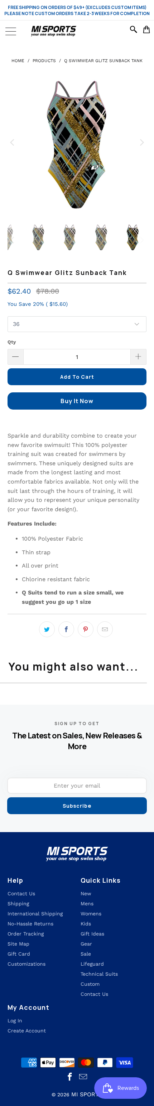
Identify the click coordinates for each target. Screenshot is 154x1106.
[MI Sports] (77, 31)
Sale (86, 954)
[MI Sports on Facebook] (70, 1077)
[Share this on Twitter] (47, 629)
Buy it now (77, 401)
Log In (15, 1020)
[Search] (134, 29)
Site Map (18, 944)
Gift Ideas (92, 934)
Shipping (18, 903)
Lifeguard (92, 964)
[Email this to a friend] (105, 629)
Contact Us (94, 994)
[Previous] (13, 143)
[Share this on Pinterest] (85, 629)
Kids (86, 924)
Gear (86, 944)
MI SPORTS (86, 1094)
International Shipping (35, 913)
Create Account (27, 1030)
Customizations (26, 964)
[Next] (141, 143)
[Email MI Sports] (83, 1077)
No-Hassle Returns (30, 924)
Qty (12, 342)
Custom (90, 984)
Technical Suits (99, 974)
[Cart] (146, 29)
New (86, 893)
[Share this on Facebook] (66, 629)
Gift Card (19, 954)
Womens (91, 913)
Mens (87, 903)
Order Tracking (26, 934)
